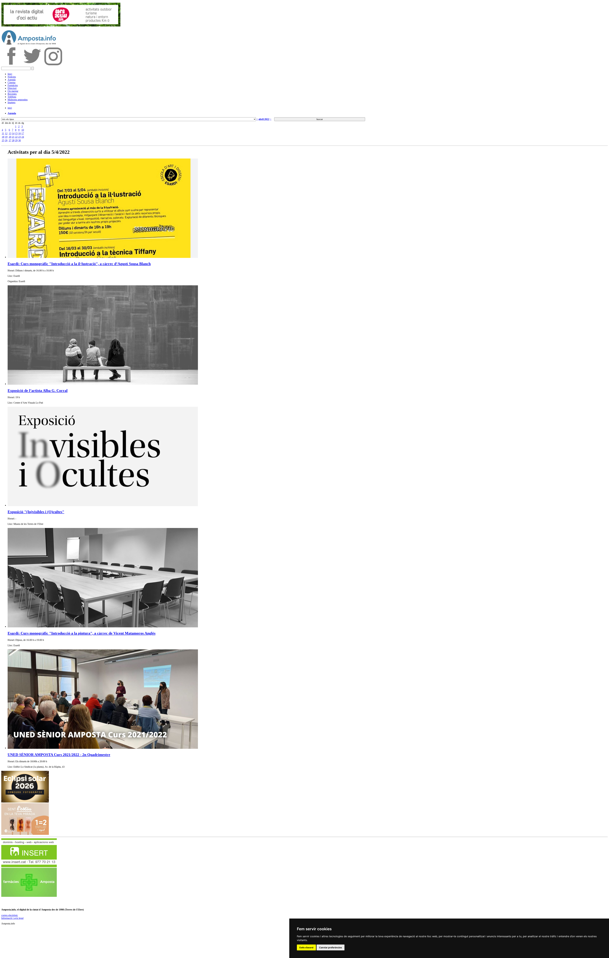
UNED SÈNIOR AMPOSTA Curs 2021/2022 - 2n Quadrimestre (59, 755)
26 (6, 140)
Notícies (12, 76)
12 (6, 133)
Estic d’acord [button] (306, 947)
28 (13, 140)
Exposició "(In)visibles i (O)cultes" (36, 512)
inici (10, 108)
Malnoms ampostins (18, 99)
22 (16, 137)
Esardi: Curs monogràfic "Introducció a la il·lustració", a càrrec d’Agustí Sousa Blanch (79, 264)
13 (10, 133)
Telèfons (12, 96)
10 (22, 130)
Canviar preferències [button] (330, 947)
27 (10, 140)
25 (3, 140)
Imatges (11, 102)
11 (3, 133)
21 (13, 137)
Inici (10, 74)
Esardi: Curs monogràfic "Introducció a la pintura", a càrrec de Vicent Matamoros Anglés (81, 633)
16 (19, 133)
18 (3, 137)
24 (22, 137)
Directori (12, 88)
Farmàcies (13, 85)
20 (10, 137)
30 (19, 140)
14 (13, 133)
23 (19, 137)
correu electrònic (9, 915)
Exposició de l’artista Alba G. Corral (38, 390)
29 (16, 140)
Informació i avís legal (12, 918)
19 (6, 137)
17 (22, 133)
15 (16, 133)
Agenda (12, 79)
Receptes (12, 94)
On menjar (13, 91)
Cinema (11, 82)
